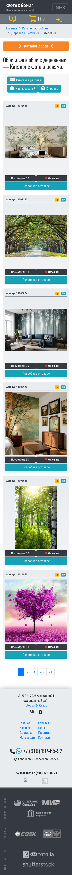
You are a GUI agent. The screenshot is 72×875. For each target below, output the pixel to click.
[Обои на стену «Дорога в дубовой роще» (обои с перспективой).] (36, 236)
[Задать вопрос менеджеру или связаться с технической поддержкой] (13, 19)
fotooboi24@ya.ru (36, 705)
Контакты (44, 737)
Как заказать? (25, 89)
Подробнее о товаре (36, 186)
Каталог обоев (36, 46)
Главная (25, 723)
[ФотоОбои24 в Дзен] (40, 712)
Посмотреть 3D (20, 178)
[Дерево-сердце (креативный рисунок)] (36, 611)
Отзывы (43, 723)
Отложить (53, 178)
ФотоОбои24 (20, 5)
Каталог (25, 728)
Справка (52, 89)
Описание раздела (28, 80)
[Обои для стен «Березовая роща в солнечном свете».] (36, 517)
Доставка (26, 733)
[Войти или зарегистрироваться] (60, 19)
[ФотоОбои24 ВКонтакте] (32, 712)
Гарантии (44, 733)
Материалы (27, 737)
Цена (41, 728)
